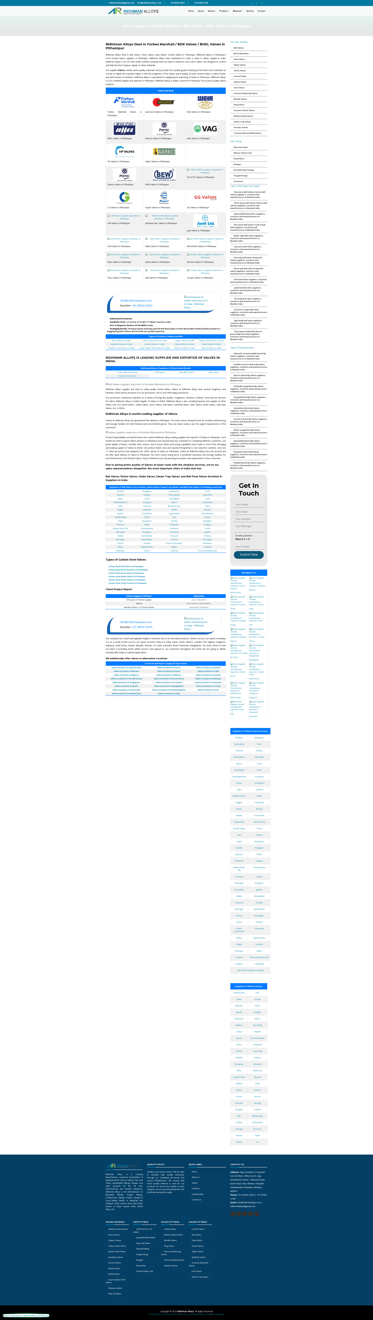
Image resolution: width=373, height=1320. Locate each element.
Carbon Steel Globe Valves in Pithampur (126, 576)
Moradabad (147, 535)
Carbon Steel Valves (117, 1246)
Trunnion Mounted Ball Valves (247, 133)
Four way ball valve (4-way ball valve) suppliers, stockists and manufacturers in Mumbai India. (246, 260)
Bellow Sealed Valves (243, 116)
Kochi (207, 498)
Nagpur (120, 509)
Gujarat (239, 963)
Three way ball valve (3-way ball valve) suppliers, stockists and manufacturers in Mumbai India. (246, 271)
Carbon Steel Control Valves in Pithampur (127, 583)
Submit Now (249, 554)
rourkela (207, 547)
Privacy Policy (204, 1314)
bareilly (174, 521)
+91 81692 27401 (201, 3)
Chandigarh (239, 770)
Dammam (239, 1018)
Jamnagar (120, 539)
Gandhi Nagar (120, 517)
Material (237, 11)
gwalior (207, 532)
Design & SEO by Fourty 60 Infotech (164, 1314)
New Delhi (207, 494)
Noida (174, 509)
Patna (207, 506)
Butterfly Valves (241, 53)
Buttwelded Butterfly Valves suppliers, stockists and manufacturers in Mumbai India (248, 443)
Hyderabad (174, 491)
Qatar (239, 999)
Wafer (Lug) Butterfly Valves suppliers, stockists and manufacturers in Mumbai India (248, 433)
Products (196, 1188)
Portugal (239, 1129)
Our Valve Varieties (239, 42)
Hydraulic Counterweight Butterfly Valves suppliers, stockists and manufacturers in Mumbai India (248, 356)
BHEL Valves (214, 372)
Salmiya (257, 1057)
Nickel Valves (114, 1274)
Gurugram (146, 502)
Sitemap (220, 1314)
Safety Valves (240, 82)
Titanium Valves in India (184, 348)
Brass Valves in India (121, 340)
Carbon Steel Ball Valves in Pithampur (125, 566)
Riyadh (239, 1012)
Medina (239, 1025)
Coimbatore (207, 502)
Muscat (257, 1077)
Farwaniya (239, 1064)
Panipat (207, 535)
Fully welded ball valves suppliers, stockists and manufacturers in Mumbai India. (247, 216)
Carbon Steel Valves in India (154, 340)
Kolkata (147, 494)
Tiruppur (207, 524)
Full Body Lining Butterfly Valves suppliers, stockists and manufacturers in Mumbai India (248, 389)
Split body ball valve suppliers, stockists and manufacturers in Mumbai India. (246, 323)
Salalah (239, 1083)
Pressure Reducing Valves (246, 93)
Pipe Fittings (236, 141)
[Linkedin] (259, 2)
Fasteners (238, 181)
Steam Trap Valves (242, 122)
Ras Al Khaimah (257, 1038)
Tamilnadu (259, 963)
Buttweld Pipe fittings (244, 170)
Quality (250, 11)
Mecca (257, 1018)
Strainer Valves (241, 127)
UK (257, 1142)
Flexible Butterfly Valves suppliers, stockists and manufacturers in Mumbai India (248, 465)
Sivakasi (174, 550)
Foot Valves (239, 87)
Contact (261, 11)
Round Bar (141, 1265)
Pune (207, 491)
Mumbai (120, 491)
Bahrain (238, 1005)
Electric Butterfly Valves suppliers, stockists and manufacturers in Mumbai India (248, 378)
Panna (120, 543)
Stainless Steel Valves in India (121, 348)
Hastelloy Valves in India (121, 344)
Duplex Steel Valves (117, 1251)
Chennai (120, 494)
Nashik (120, 513)
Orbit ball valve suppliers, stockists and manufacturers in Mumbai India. (248, 280)
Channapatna (147, 528)
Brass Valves (114, 1234)
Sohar (257, 1083)
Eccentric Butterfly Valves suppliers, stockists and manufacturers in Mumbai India (248, 422)
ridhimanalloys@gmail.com (121, 3)
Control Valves (198, 1229)
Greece (257, 1096)
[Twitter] (249, 2)
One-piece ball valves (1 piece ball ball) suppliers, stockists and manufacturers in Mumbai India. (247, 227)
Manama (257, 1064)
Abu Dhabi (257, 1025)
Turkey (239, 1142)
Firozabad (174, 532)
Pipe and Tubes (241, 147)
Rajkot (174, 547)
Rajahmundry (147, 547)
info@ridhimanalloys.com (149, 3)
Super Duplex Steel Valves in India (154, 348)
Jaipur (120, 498)
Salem (147, 550)
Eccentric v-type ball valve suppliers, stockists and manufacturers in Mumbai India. (248, 312)
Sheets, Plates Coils (243, 153)
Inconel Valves (114, 1262)
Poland (239, 1122)
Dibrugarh (120, 532)
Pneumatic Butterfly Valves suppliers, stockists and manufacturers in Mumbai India (248, 454)
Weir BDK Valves (186, 372)
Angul (120, 521)
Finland (257, 1090)
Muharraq (257, 1070)
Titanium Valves (115, 1288)
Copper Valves (114, 1240)
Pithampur (207, 543)
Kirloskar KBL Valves (128, 376)
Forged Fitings (142, 1254)
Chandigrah (174, 498)
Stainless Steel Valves (118, 1229)
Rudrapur (120, 550)
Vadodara (146, 509)
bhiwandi (174, 524)
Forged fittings (241, 175)
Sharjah (257, 1031)
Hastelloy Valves (115, 1257)
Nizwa (239, 1090)
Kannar (174, 539)
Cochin (208, 528)
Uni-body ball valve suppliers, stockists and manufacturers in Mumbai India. (245, 301)
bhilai (147, 524)
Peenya (147, 543)
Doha (239, 1044)
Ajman (239, 1038)
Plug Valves (239, 104)
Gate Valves (239, 59)
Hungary (239, 1109)
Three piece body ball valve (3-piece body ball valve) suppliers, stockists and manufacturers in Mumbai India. (246, 335)
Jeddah (257, 1012)
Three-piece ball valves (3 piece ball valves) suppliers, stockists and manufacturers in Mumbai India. (248, 205)
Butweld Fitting (142, 1248)
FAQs (213, 1314)
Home (192, 11)
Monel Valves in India (184, 344)
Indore (174, 502)
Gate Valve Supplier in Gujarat (250, 970)
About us (196, 1177)
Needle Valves (240, 99)
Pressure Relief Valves (244, 110)
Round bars (239, 158)
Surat (147, 498)
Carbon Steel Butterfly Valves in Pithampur (128, 570)
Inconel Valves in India (154, 344)
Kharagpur (207, 539)
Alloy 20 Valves (114, 1293)
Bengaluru (147, 491)
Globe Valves (240, 65)
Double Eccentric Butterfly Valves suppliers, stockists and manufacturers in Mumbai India (248, 367)
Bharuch (120, 524)
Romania (257, 1129)
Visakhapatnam (120, 502)
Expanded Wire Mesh (145, 1237)
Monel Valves (114, 1268)
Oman (257, 1005)
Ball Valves (239, 48)
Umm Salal (257, 1051)
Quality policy (198, 1194)
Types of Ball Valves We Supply (244, 186)
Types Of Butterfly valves (242, 347)
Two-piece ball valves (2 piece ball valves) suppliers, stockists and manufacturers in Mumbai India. (247, 195)
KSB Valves (160, 372)
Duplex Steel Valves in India (211, 340)
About (202, 11)
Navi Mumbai (207, 513)
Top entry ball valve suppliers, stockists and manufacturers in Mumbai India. (246, 249)
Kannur (239, 915)
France (239, 1096)
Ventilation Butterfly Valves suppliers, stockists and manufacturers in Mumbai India (248, 411)
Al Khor (239, 1051)
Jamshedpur (146, 539)
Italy (239, 1116)
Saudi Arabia (239, 992)
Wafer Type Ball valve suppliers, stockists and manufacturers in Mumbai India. (246, 238)
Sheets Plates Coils (144, 1271)
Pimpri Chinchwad (174, 543)
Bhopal (207, 509)
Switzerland (257, 1122)
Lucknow (147, 506)
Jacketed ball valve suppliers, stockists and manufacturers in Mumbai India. (245, 290)
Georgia (257, 1103)
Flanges (237, 164)
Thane (147, 517)
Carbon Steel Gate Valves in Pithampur (126, 573)
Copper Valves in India (184, 340)
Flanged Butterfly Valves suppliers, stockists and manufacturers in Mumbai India (248, 400)
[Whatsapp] (244, 1214)
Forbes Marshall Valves (127, 372)
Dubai (239, 1031)
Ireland (257, 1109)
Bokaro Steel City (120, 528)
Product (224, 11)
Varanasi (174, 535)
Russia (239, 1135)
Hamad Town (239, 1077)
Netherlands (257, 1116)
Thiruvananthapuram (207, 550)
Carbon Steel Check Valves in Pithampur (127, 580)
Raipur (120, 547)
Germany (239, 1103)
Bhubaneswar (174, 506)
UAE (257, 992)
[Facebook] (254, 2)
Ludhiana (174, 528)
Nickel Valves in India (211, 344)
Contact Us (196, 1199)
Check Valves (240, 70)
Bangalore (147, 521)
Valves (211, 11)
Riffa (239, 1070)
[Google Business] (264, 3)
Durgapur (147, 532)
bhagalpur (207, 521)
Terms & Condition (189, 1314)
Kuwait (258, 999)
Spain (257, 1135)
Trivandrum (147, 513)
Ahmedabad (174, 494)
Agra (120, 506)
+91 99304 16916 (177, 3)
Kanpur (207, 517)
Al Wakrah (257, 1044)
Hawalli (239, 1057)
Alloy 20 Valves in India (211, 348)
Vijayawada (174, 513)
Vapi (174, 517)
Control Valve (240, 76)
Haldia (120, 535)
